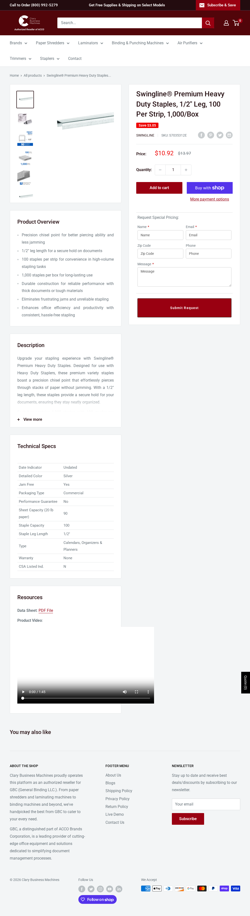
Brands (16, 43)
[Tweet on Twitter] (220, 135)
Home (14, 75)
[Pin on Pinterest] (210, 135)
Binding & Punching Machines (138, 43)
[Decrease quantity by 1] (160, 170)
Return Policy (116, 806)
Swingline (145, 135)
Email (191, 227)
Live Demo (114, 814)
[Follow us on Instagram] (100, 889)
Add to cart (159, 187)
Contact (75, 58)
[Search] (208, 23)
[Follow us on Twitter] (91, 889)
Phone (191, 245)
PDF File (46, 610)
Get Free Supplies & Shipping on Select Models (127, 5)
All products (33, 75)
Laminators (88, 43)
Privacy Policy (117, 799)
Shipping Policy (118, 790)
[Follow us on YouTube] (109, 889)
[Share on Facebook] (201, 135)
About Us (113, 775)
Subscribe (188, 818)
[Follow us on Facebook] (81, 889)
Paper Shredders (50, 43)
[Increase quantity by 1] (186, 170)
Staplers (47, 58)
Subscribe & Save (221, 5)
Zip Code (144, 245)
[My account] (226, 23)
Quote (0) (246, 682)
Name (143, 227)
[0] (236, 23)
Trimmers (18, 58)
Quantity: (144, 169)
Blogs (110, 783)
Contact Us (114, 822)
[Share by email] (229, 135)
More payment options (209, 199)
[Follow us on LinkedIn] (118, 889)
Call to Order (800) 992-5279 (34, 5)
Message (145, 264)
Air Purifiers (187, 43)
